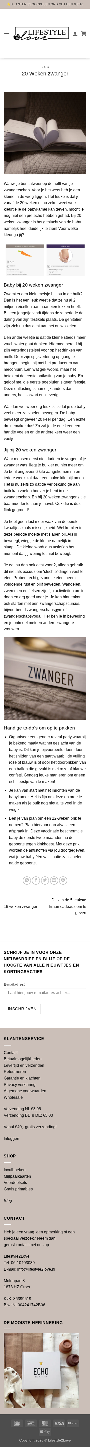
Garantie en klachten (22, 1078)
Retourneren (15, 1072)
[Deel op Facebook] (36, 880)
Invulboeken (15, 1170)
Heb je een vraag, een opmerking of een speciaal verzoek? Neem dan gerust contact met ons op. (39, 1238)
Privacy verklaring (20, 1085)
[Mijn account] (75, 33)
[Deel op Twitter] (45, 880)
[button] (7, 33)
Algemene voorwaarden (25, 1091)
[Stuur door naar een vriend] (54, 880)
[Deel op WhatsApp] (27, 880)
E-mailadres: (14, 984)
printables (18, 1189)
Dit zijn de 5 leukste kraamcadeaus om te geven (67, 906)
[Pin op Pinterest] (63, 880)
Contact (11, 1053)
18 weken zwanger (20, 906)
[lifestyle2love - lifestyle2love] (41, 33)
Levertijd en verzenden (24, 1065)
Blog (45, 66)
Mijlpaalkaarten (17, 1176)
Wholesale (13, 1097)
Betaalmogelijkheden (23, 1059)
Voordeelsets (15, 1182)
